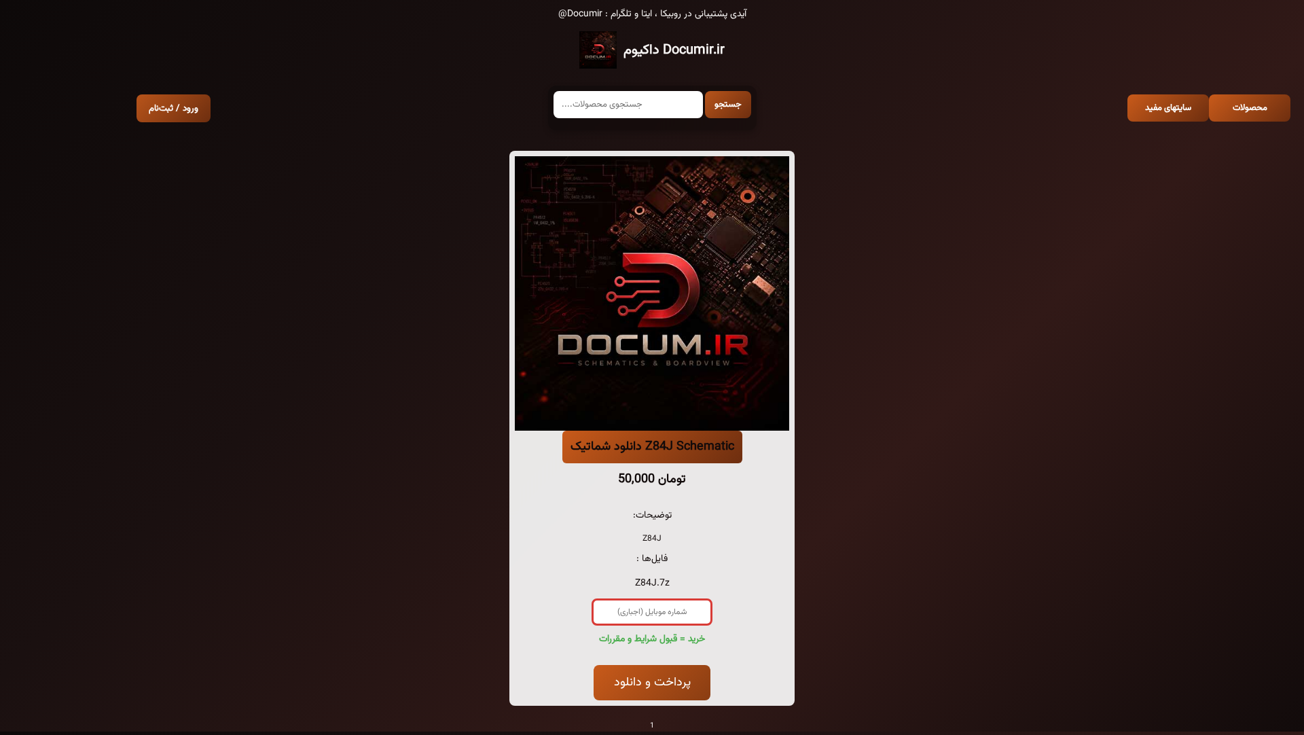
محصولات (1250, 108)
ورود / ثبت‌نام (173, 108)
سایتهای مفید (1168, 108)
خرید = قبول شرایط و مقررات (652, 639)
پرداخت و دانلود (652, 682)
